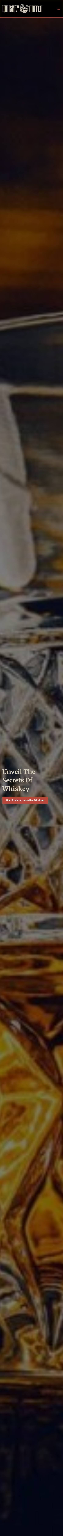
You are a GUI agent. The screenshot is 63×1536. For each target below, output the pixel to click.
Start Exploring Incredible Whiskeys (25, 800)
